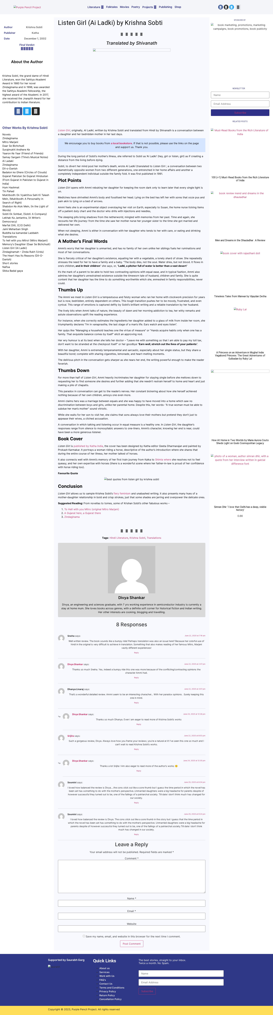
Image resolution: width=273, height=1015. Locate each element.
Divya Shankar (75, 664)
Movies (124, 7)
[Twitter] (231, 7)
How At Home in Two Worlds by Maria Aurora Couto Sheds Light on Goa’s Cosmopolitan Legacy (240, 442)
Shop (178, 7)
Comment (132, 858)
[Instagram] (226, 7)
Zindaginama (72, 516)
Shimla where (163, 459)
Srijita (70, 736)
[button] (238, 7)
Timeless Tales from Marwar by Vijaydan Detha (240, 296)
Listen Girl (64, 130)
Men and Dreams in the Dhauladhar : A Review (240, 240)
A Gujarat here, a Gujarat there (83, 513)
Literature (94, 7)
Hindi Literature (119, 537)
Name (131, 898)
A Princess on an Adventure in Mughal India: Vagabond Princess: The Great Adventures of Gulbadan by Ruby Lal (240, 355)
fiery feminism (122, 493)
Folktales (112, 7)
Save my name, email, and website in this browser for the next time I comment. (133, 936)
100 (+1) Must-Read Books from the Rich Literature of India (240, 179)
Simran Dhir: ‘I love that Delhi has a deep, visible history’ (240, 508)
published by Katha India (88, 446)
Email (131, 911)
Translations (154, 537)
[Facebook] (220, 7)
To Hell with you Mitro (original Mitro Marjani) (91, 509)
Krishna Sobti (137, 537)
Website (131, 924)
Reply (136, 653)
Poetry (135, 7)
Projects (147, 7)
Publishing (165, 7)
